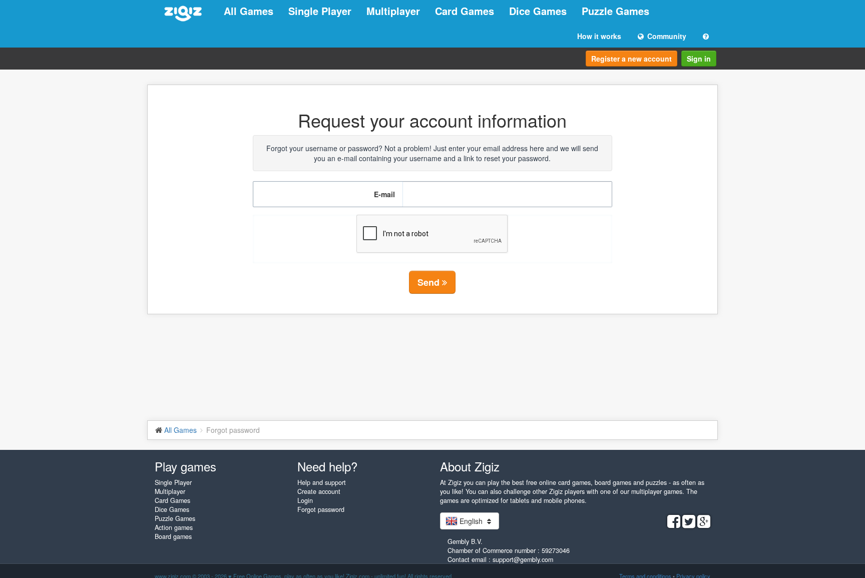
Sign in (699, 59)
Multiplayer (393, 11)
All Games (248, 11)
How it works (599, 36)
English (471, 521)
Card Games (464, 11)
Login (305, 500)
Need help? (327, 466)
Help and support (321, 482)
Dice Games (538, 11)
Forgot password (320, 509)
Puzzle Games (615, 11)
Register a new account (631, 59)
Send (429, 282)
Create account (318, 491)
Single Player (319, 11)
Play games (185, 466)
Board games (173, 536)
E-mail (384, 194)
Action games (174, 527)
